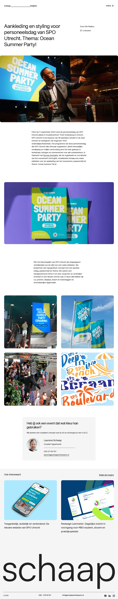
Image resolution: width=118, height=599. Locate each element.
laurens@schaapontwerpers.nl (56, 455)
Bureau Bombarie (50, 155)
